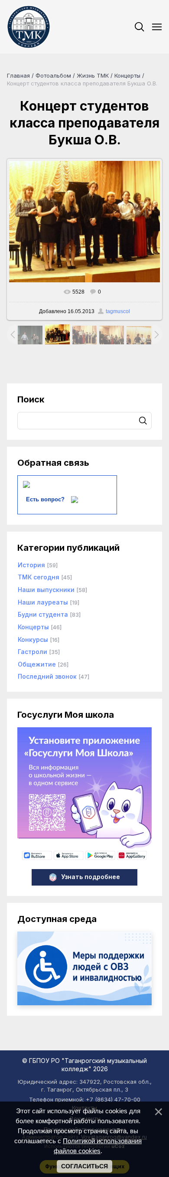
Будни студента (43, 614)
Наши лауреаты (43, 602)
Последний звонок (47, 676)
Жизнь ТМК (93, 75)
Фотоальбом (53, 75)
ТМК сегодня (38, 577)
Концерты (127, 75)
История (31, 565)
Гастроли (32, 651)
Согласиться (84, 1166)
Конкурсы (33, 639)
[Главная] (28, 27)
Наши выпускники (46, 589)
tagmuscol (118, 311)
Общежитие (37, 664)
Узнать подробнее (90, 876)
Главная (18, 75)
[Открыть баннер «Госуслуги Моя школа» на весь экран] (84, 859)
